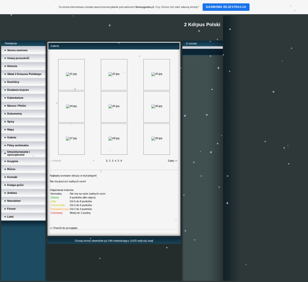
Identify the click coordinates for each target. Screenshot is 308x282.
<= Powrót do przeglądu (63, 228)
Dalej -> (172, 160)
